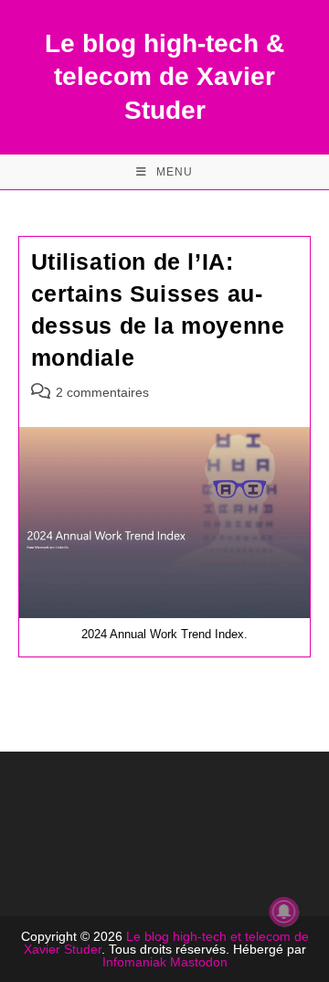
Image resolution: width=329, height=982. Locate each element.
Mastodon (199, 962)
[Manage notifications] (284, 911)
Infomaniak (134, 962)
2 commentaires (102, 392)
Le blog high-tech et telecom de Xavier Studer (166, 942)
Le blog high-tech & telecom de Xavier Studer (164, 76)
